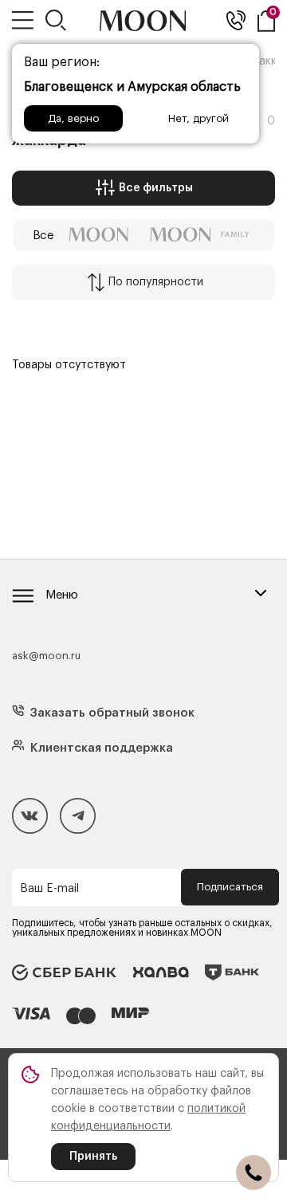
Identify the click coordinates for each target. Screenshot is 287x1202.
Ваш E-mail (49, 888)
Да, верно (73, 118)
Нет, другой (198, 118)
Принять (93, 1156)
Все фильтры (156, 188)
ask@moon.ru (46, 655)
